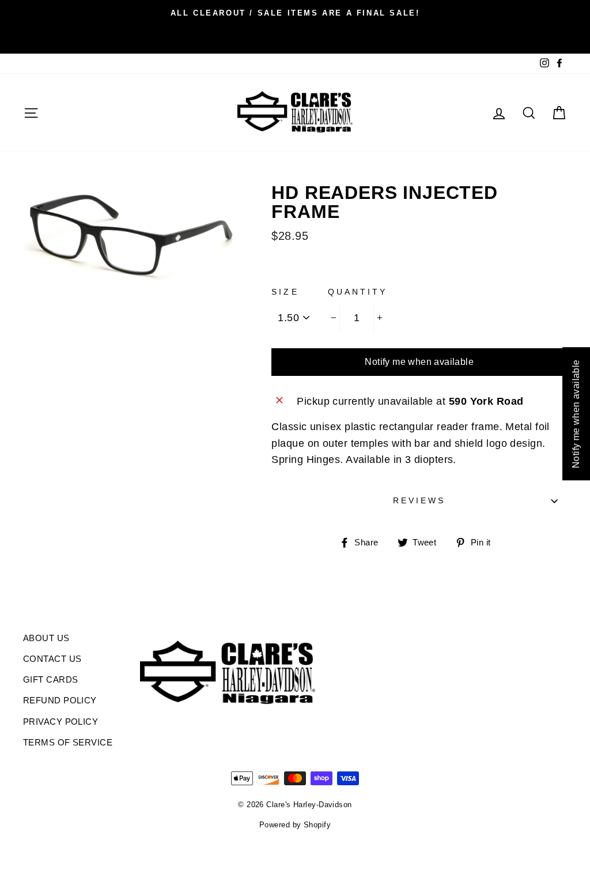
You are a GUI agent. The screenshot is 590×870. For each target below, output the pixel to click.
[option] (295, 13)
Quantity (357, 292)
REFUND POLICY (60, 700)
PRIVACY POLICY (60, 721)
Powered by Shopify (295, 825)
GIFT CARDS (50, 679)
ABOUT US (46, 638)
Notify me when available (419, 362)
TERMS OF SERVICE (67, 742)
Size (284, 292)
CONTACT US (52, 659)
